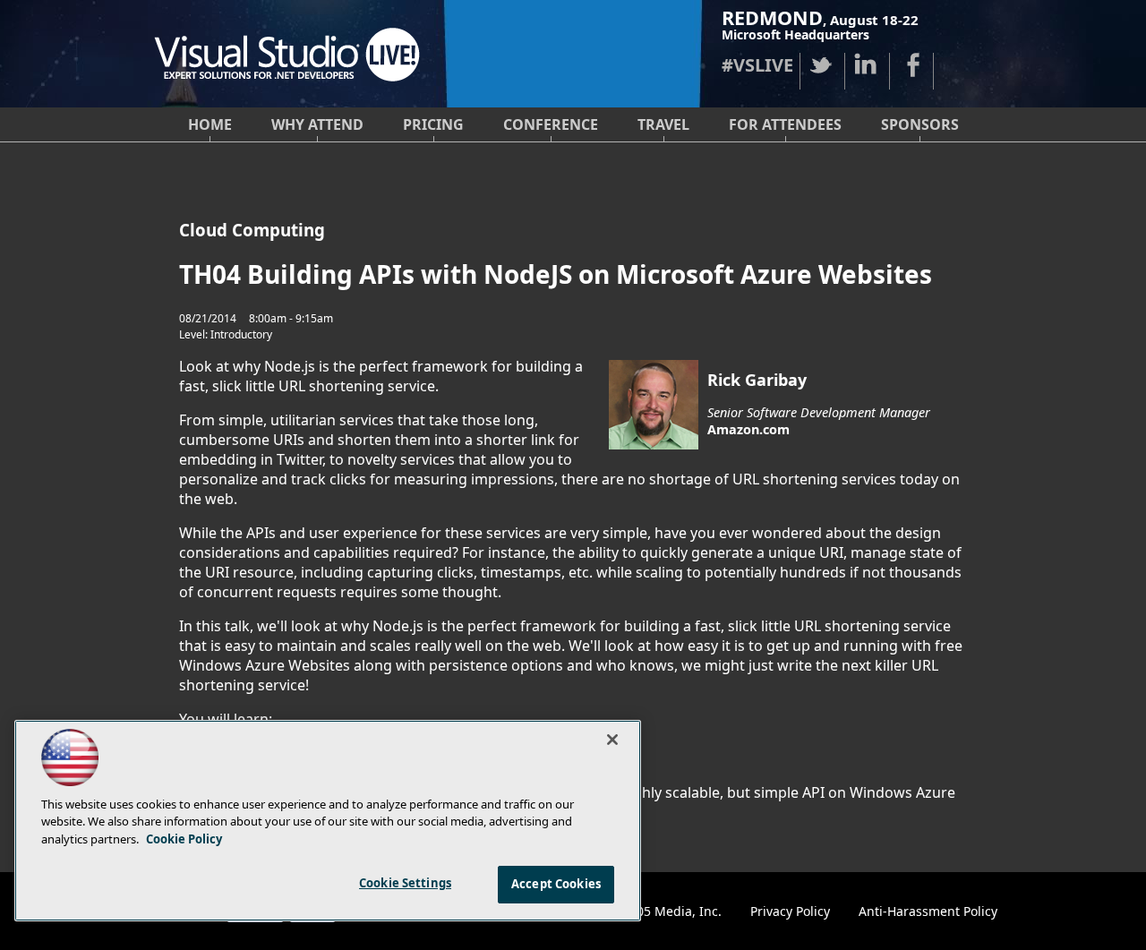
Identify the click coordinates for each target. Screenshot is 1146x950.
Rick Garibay (757, 379)
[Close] (612, 739)
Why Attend (317, 124)
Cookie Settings (405, 883)
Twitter (822, 64)
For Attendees (785, 124)
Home (210, 124)
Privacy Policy (790, 911)
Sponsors (920, 124)
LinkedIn (866, 64)
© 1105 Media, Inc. (665, 911)
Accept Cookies (556, 884)
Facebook (911, 64)
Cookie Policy (184, 839)
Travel (663, 124)
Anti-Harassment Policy (928, 911)
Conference (550, 124)
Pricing (433, 124)
